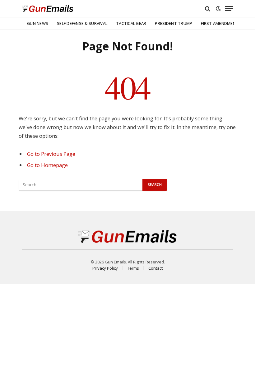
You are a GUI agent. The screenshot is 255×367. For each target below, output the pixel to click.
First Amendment (220, 23)
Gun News (37, 23)
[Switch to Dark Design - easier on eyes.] (218, 9)
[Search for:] (81, 185)
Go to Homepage (47, 165)
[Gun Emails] (47, 8)
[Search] (207, 9)
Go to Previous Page (51, 153)
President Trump (173, 23)
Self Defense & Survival (82, 23)
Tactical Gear (131, 23)
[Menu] (229, 9)
